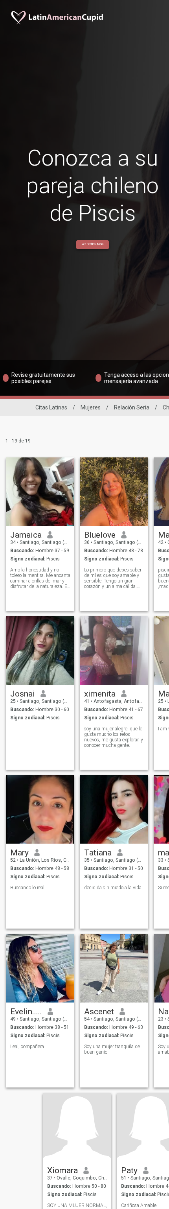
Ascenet (99, 1011)
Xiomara (62, 1170)
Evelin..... (26, 1011)
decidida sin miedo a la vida (112, 887)
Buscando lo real (27, 887)
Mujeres (91, 407)
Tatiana (98, 852)
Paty (129, 1170)
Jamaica (26, 535)
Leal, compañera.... (29, 1046)
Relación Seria (131, 407)
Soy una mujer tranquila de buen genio (112, 1049)
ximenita (100, 693)
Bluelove (100, 535)
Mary (19, 852)
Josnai (22, 693)
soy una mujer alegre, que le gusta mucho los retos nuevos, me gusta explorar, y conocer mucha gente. (113, 737)
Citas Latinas (51, 407)
